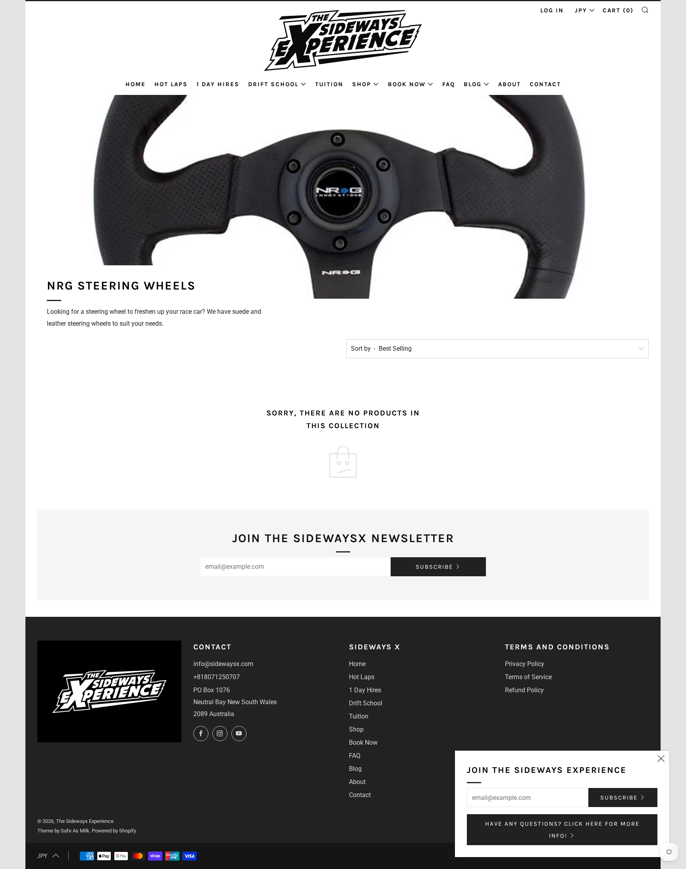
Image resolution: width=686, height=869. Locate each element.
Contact (545, 84)
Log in (552, 10)
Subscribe (434, 566)
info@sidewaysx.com (223, 664)
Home (135, 84)
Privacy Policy (524, 664)
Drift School (273, 84)
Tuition (329, 84)
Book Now (407, 84)
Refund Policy (524, 690)
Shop (361, 84)
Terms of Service (528, 677)
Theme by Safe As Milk (63, 831)
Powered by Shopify (114, 831)
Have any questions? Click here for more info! (562, 829)
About (509, 84)
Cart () (618, 10)
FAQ (448, 84)
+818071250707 (216, 677)
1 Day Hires (218, 84)
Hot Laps (171, 84)
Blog (473, 84)
